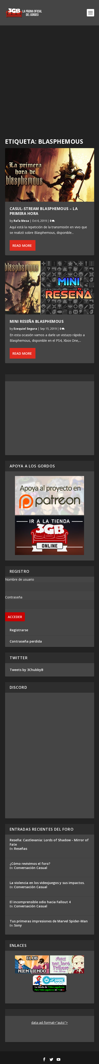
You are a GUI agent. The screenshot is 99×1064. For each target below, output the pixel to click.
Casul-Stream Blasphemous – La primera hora (44, 211)
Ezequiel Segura (25, 329)
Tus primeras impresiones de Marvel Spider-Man (49, 921)
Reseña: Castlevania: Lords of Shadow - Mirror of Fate (49, 842)
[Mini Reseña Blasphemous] (49, 287)
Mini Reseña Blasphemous (37, 321)
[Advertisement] (49, 77)
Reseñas (20, 848)
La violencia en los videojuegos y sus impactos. (47, 883)
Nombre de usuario (19, 579)
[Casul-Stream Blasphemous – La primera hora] (49, 175)
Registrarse (19, 630)
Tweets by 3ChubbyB (26, 670)
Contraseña (13, 597)
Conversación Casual (30, 868)
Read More (22, 245)
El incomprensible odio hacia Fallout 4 (40, 902)
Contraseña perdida (26, 641)
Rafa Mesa (21, 221)
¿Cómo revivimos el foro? (30, 863)
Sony (18, 925)
